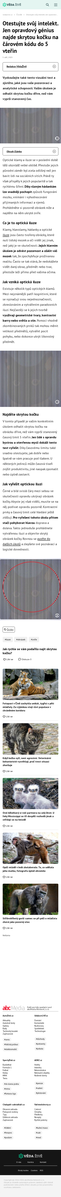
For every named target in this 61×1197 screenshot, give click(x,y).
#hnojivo (8, 1132)
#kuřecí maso (42, 1128)
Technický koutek (10, 1031)
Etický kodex (23, 1170)
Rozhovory (39, 1026)
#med (38, 1137)
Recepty (37, 1117)
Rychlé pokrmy (40, 1120)
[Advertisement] (30, 966)
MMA (5, 1075)
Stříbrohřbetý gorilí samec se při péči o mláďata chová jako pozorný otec (30, 920)
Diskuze (26, 659)
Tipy (5, 1114)
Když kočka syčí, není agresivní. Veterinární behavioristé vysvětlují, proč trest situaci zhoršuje (27, 762)
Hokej (5, 1073)
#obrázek (20, 639)
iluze (6, 235)
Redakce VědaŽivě (17, 66)
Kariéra (31, 1162)
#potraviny (40, 1044)
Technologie (40, 1031)
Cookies (34, 1170)
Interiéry (37, 1067)
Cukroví (37, 1109)
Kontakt (43, 1162)
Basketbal (7, 1064)
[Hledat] (47, 5)
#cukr (38, 1132)
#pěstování (41, 1093)
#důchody (40, 1039)
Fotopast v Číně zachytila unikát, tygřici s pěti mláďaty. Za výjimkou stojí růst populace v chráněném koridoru (28, 707)
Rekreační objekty (42, 1073)
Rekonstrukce (40, 1070)
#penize (39, 1083)
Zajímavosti (8, 1034)
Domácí (37, 1020)
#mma (7, 1089)
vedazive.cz (8, 14)
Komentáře (39, 1023)
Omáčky (37, 1112)
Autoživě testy (9, 1023)
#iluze (8, 639)
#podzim (8, 1137)
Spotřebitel (39, 1028)
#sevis (7, 1039)
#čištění (7, 1128)
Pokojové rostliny (10, 1112)
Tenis (5, 1078)
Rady (5, 1028)
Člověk (19, 14)
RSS (41, 1170)
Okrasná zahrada (10, 1109)
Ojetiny (6, 1026)
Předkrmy (38, 1114)
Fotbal (5, 1070)
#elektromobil (10, 1049)
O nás (18, 1162)
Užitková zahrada (10, 1117)
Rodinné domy (40, 1075)
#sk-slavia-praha (11, 1084)
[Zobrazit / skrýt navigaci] (55, 5)
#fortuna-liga (10, 1093)
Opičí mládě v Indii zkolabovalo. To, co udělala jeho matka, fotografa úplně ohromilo (28, 869)
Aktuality (6, 1020)
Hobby (37, 1064)
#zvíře (34, 639)
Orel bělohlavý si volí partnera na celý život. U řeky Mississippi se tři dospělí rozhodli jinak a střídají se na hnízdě (28, 816)
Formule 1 (7, 1067)
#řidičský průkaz (11, 1044)
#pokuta (39, 1048)
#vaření (39, 1088)
